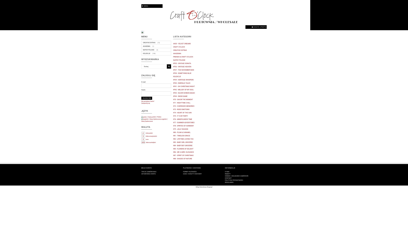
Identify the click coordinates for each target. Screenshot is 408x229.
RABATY (228, 174)
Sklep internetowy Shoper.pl (204, 187)
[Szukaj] (169, 66)
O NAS (227, 171)
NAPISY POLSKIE (148, 50)
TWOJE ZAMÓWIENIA (148, 171)
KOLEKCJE (146, 53)
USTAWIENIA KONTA (148, 174)
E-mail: (143, 82)
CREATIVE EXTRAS (149, 42)
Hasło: (143, 90)
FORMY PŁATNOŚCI (190, 171)
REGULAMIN (229, 182)
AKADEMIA (146, 46)
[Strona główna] (204, 16)
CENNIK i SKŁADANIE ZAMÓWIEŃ (236, 176)
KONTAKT (228, 178)
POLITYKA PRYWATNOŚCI (234, 180)
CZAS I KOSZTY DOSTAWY (192, 174)
